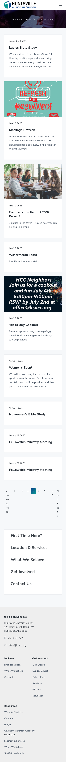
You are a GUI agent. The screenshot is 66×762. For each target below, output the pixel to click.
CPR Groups (39, 664)
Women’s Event (20, 368)
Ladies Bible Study (23, 48)
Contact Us (21, 584)
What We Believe (27, 560)
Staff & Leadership (14, 753)
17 (52, 493)
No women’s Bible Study (27, 415)
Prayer (7, 724)
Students (37, 683)
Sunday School (40, 670)
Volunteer (38, 695)
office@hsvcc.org (17, 645)
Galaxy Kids (39, 677)
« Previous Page (8, 501)
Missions (37, 689)
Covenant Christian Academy (19, 730)
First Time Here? (26, 536)
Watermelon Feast (23, 255)
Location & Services (29, 548)
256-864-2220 (16, 638)
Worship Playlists (13, 712)
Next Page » (58, 503)
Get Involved (23, 572)
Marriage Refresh (22, 130)
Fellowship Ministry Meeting (30, 442)
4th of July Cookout (23, 325)
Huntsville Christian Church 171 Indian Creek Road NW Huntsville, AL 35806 (19, 626)
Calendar (9, 718)
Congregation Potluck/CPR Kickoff (29, 214)
